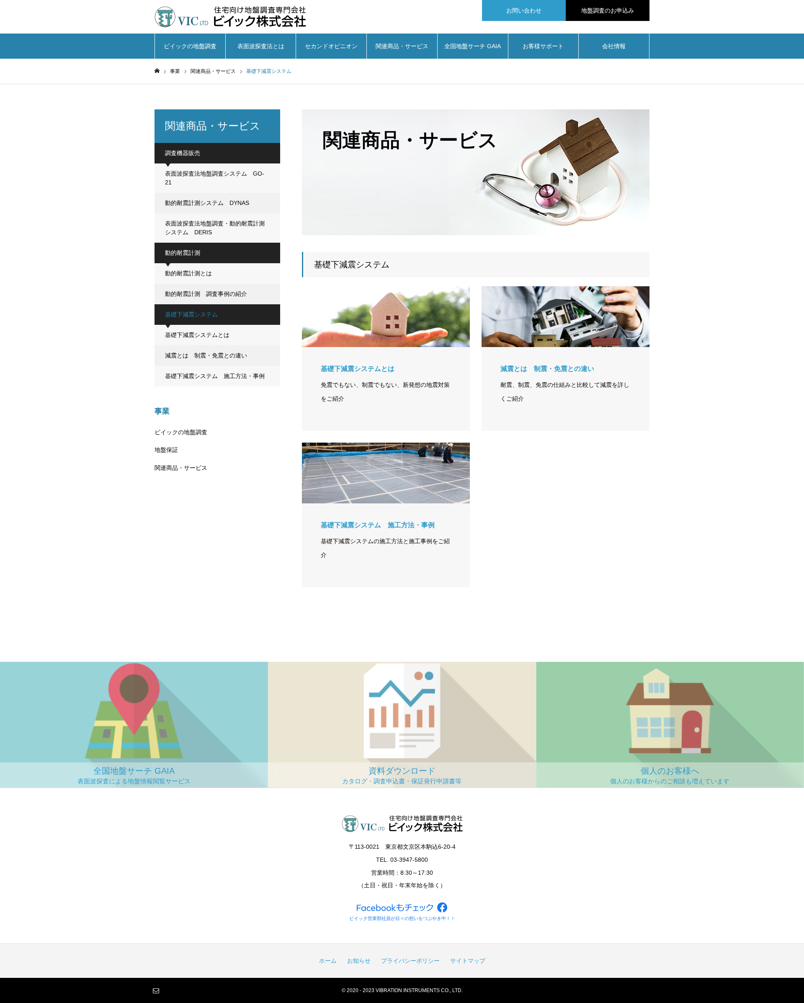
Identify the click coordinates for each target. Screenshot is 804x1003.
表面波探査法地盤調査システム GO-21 (214, 178)
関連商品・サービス (402, 46)
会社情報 (614, 46)
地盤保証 (166, 449)
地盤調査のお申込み (607, 10)
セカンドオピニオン (331, 46)
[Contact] (156, 990)
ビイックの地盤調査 (190, 46)
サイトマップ (467, 960)
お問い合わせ (523, 10)
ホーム (328, 960)
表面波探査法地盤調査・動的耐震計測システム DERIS (215, 228)
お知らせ (359, 960)
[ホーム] (157, 71)
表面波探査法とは (260, 46)
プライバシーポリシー (410, 960)
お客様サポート (543, 46)
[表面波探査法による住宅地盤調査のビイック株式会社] (230, 16)
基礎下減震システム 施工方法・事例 (215, 376)
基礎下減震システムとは (197, 335)
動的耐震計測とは (188, 273)
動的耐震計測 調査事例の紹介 (206, 293)
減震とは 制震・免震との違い (206, 355)
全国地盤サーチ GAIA (472, 46)
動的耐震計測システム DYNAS (207, 203)
